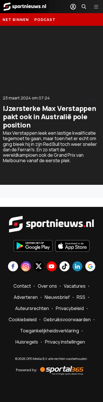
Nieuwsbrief (57, 297)
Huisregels (26, 342)
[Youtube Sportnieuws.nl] (52, 266)
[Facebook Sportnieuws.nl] (13, 266)
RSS (81, 297)
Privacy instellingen (65, 342)
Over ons (47, 286)
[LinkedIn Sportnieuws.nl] (77, 266)
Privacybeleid (70, 308)
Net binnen (16, 19)
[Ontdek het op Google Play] (33, 246)
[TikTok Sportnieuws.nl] (65, 266)
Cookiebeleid (23, 319)
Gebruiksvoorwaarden (67, 319)
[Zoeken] (83, 6)
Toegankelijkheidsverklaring (49, 331)
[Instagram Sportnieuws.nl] (26, 266)
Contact (22, 286)
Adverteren (26, 297)
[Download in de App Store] (72, 246)
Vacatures (75, 286)
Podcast (45, 19)
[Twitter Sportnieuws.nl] (39, 266)
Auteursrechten (32, 308)
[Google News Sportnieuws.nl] (90, 266)
